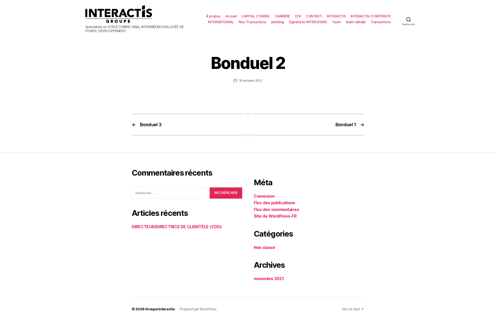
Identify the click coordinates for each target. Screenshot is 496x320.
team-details (356, 22)
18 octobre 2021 (251, 80)
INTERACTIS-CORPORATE (371, 16)
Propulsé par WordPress (198, 309)
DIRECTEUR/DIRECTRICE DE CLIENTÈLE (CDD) (176, 226)
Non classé (264, 247)
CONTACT (314, 16)
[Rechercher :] (169, 193)
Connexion (264, 196)
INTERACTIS (336, 16)
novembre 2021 (269, 278)
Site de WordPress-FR (275, 216)
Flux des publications (274, 202)
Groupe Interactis (160, 309)
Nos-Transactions (252, 22)
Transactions (381, 22)
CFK (298, 16)
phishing (277, 22)
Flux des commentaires (276, 209)
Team (336, 22)
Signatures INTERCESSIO (308, 22)
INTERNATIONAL (221, 22)
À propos (213, 16)
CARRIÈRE (282, 16)
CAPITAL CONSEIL (255, 16)
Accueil (231, 16)
